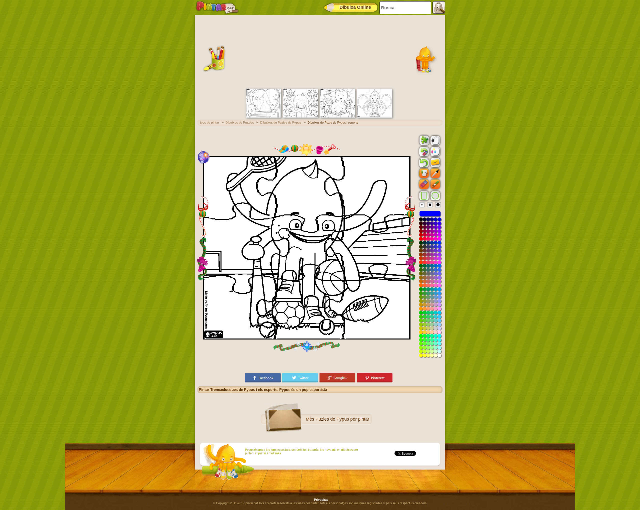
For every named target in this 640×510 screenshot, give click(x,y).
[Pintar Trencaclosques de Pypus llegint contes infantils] (337, 116)
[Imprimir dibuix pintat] (435, 151)
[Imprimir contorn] (435, 140)
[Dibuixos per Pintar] (217, 7)
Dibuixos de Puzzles (240, 122)
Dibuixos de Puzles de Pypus (280, 122)
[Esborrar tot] (423, 151)
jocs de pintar (209, 122)
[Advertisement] (320, 51)
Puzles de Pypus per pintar (342, 419)
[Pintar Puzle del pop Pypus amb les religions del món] (300, 116)
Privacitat (321, 500)
